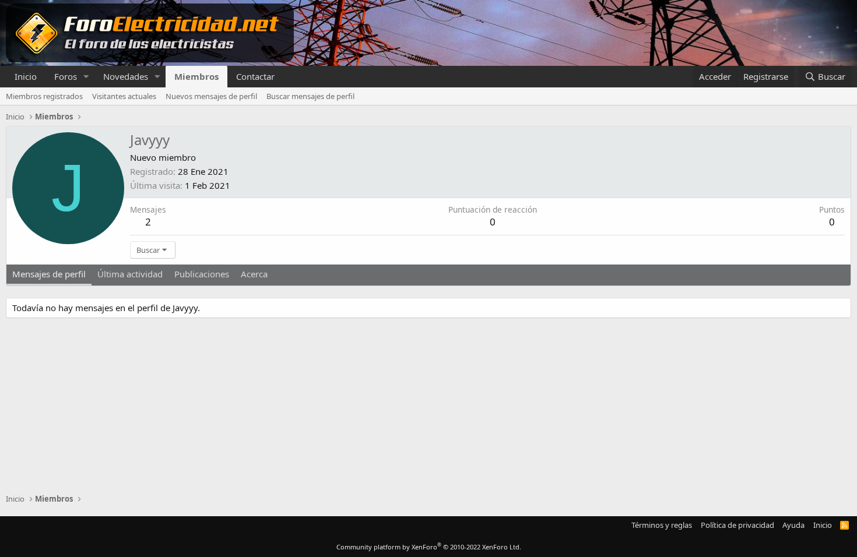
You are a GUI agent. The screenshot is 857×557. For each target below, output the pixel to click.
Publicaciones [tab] (201, 274)
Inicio (26, 76)
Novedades (125, 76)
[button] (86, 76)
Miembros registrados (44, 96)
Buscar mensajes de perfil (310, 96)
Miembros (196, 76)
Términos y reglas (661, 525)
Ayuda (793, 525)
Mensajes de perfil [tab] (49, 274)
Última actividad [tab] (130, 274)
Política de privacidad (737, 525)
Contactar (255, 76)
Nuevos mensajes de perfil (211, 96)
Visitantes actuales (124, 96)
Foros (65, 76)
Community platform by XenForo (428, 546)
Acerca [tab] (254, 274)
